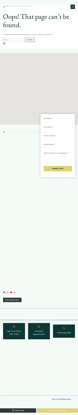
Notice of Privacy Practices (41, 403)
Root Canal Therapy (67, 376)
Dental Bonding (29, 378)
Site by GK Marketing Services (61, 399)
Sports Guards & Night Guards (67, 368)
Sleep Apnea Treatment (67, 363)
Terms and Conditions (25, 403)
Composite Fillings (48, 373)
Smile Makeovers (29, 363)
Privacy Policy (56, 403)
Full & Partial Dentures (48, 370)
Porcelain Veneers (29, 374)
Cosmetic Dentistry (29, 359)
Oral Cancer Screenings (10, 373)
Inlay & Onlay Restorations (48, 378)
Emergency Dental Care (10, 385)
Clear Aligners (67, 359)
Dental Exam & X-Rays (10, 362)
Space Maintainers (67, 380)
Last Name (48, 127)
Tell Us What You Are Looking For (56, 153)
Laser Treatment (67, 373)
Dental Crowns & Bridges (49, 366)
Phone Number (50, 136)
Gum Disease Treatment (67, 384)
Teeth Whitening (29, 371)
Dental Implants (48, 362)
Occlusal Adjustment (29, 382)
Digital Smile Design (29, 367)
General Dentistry (10, 381)
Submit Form (57, 169)
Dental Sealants (10, 370)
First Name (48, 118)
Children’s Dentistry (10, 377)
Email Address (49, 144)
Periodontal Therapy (48, 389)
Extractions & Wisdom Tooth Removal (48, 384)
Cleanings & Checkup (10, 366)
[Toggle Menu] (73, 7)
